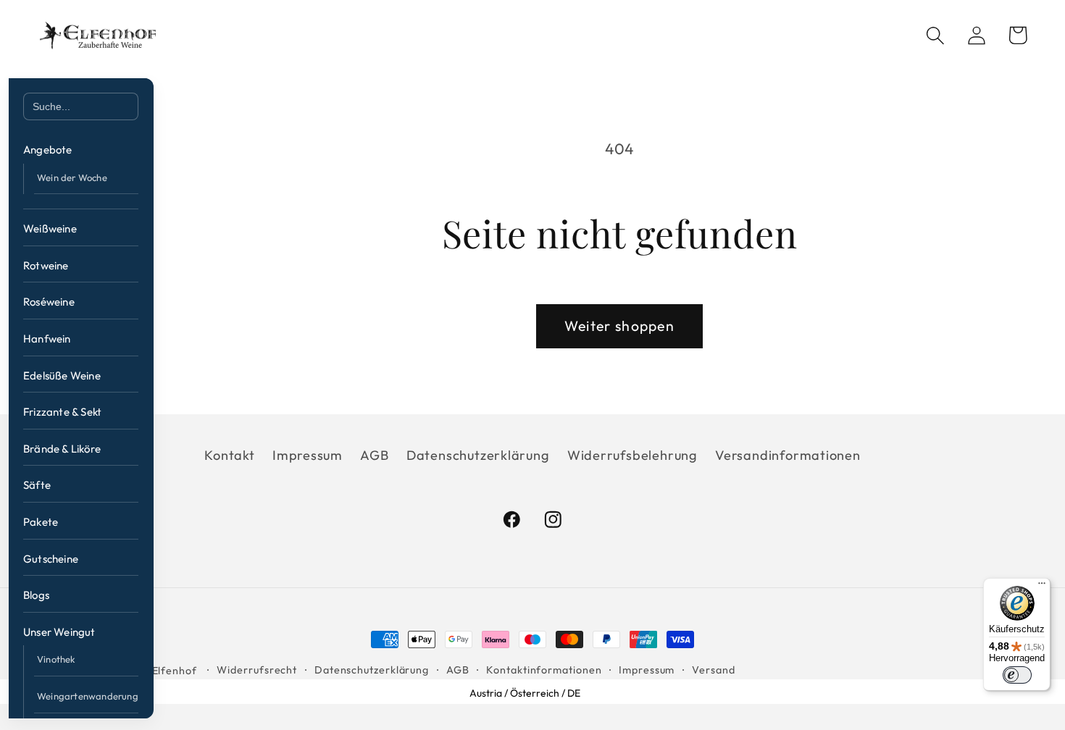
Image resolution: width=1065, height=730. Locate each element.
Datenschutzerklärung (478, 455)
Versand (713, 669)
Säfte (37, 485)
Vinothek (56, 659)
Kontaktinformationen (543, 669)
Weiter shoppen (619, 325)
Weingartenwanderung (87, 696)
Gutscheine (50, 559)
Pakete (40, 522)
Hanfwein (47, 338)
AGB (374, 455)
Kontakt (229, 455)
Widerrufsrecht (257, 669)
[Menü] (1042, 586)
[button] (935, 35)
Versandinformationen (788, 455)
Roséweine (49, 302)
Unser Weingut (59, 632)
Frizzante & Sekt (62, 412)
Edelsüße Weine (62, 375)
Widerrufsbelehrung (632, 455)
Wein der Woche (72, 177)
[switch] (1017, 675)
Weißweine (50, 228)
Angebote (47, 149)
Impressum (307, 455)
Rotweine (46, 265)
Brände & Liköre (62, 449)
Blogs (36, 595)
